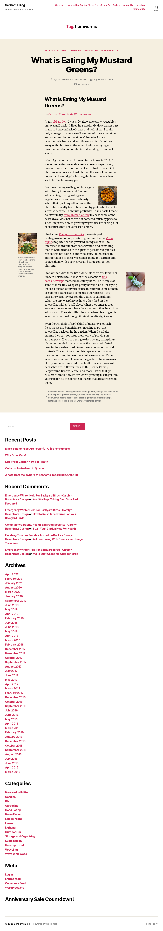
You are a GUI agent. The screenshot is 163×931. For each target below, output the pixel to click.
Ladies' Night (13, 818)
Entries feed (13, 878)
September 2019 (15, 600)
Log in (9, 874)
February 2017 (14, 693)
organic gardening (87, 397)
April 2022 (11, 574)
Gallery (116, 5)
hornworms (53, 397)
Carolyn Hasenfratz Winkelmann (71, 79)
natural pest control (69, 397)
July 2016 (11, 710)
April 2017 (11, 684)
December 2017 (15, 649)
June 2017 (11, 675)
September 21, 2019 (103, 79)
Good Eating (91, 50)
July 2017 (11, 671)
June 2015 (11, 763)
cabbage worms (73, 391)
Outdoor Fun (13, 832)
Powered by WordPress (45, 923)
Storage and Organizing (20, 836)
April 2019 (11, 613)
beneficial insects (56, 391)
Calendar (59, 5)
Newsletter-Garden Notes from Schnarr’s (88, 5)
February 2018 (14, 644)
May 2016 (11, 719)
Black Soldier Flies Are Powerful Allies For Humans (37, 448)
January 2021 (13, 583)
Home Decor (13, 814)
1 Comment (83, 84)
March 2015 (12, 772)
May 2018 (11, 631)
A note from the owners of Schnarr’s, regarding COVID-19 (41, 475)
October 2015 (14, 745)
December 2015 (15, 741)
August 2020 (13, 587)
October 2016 (14, 701)
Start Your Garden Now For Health (26, 461)
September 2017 (15, 662)
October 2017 (14, 657)
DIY (7, 801)
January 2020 (14, 596)
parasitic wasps (104, 397)
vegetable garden (92, 401)
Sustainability (109, 50)
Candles (10, 797)
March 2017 (12, 688)
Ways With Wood (16, 854)
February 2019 (14, 618)
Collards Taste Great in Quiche (24, 468)
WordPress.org (14, 887)
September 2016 (15, 706)
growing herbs (84, 394)
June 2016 (12, 714)
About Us (128, 5)
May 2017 (11, 679)
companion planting (77, 215)
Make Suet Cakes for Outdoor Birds (55, 553)
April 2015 (11, 767)
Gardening (75, 50)
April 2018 (11, 635)
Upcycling (11, 849)
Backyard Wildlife (55, 50)
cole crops (113, 391)
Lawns (9, 823)
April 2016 (11, 723)
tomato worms (76, 401)
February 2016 (14, 732)
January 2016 (14, 736)
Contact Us (139, 9)
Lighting (10, 827)
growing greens (69, 394)
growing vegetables (101, 394)
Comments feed (15, 883)
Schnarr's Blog (15, 5)
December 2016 (15, 697)
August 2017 (13, 666)
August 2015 (13, 754)
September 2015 (15, 750)
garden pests (54, 394)
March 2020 (12, 591)
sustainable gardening (58, 401)
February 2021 (14, 578)
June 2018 (12, 627)
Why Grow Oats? (15, 455)
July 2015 (11, 758)
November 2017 (15, 653)
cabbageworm (88, 391)
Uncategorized (14, 845)
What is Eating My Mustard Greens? (81, 64)
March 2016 (12, 728)
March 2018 (12, 640)
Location (140, 5)
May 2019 (11, 609)
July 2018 (11, 622)
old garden (59, 121)
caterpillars (101, 391)
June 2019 (12, 605)
